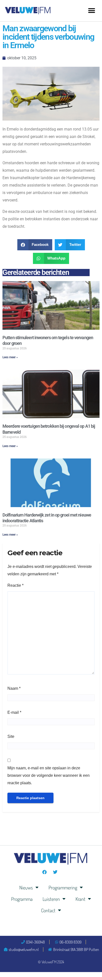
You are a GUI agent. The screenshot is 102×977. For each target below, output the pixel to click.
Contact (48, 910)
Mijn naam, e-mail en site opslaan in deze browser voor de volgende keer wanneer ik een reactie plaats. (48, 775)
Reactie (15, 585)
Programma (22, 899)
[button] (91, 10)
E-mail (14, 712)
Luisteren (51, 899)
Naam (14, 688)
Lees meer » (10, 357)
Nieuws (26, 887)
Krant (80, 899)
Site (10, 736)
